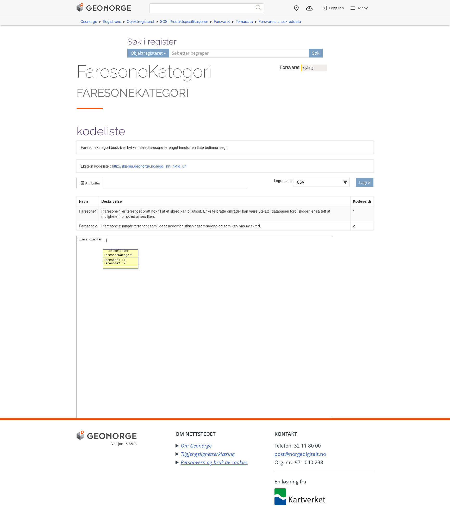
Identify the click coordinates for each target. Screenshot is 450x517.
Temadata (244, 22)
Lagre (364, 182)
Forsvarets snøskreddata (280, 22)
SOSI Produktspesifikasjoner (184, 22)
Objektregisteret (140, 22)
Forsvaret (222, 22)
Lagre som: (283, 180)
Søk (315, 53)
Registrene (112, 22)
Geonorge (88, 22)
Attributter (92, 183)
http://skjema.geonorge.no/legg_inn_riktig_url (149, 166)
